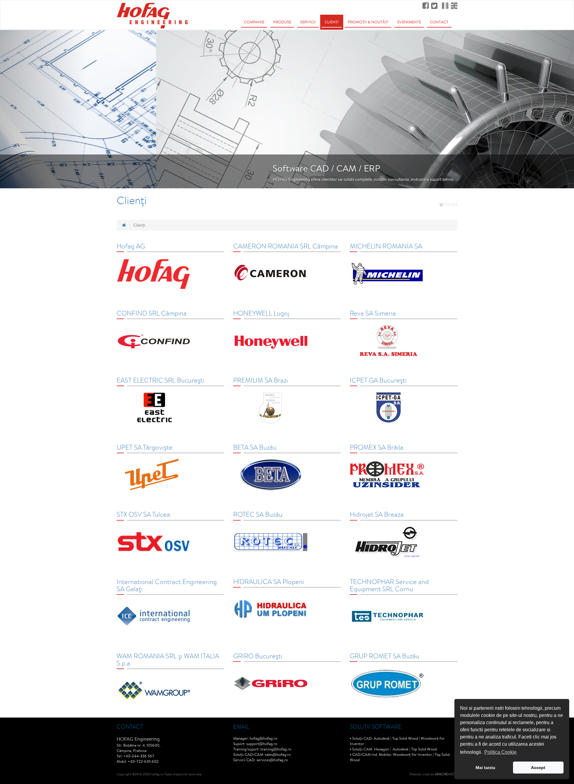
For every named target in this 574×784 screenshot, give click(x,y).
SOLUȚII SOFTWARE (375, 726)
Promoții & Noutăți (368, 22)
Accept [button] (538, 767)
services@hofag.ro (272, 759)
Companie (254, 22)
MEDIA (446, 774)
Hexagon (381, 749)
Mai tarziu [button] (485, 767)
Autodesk (382, 738)
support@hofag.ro (261, 743)
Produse (282, 22)
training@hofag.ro (275, 749)
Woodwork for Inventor (412, 754)
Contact (439, 22)
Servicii (308, 22)
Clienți (332, 22)
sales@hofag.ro (278, 754)
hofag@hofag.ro (263, 738)
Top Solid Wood (405, 738)
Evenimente (409, 22)
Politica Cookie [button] (500, 752)
